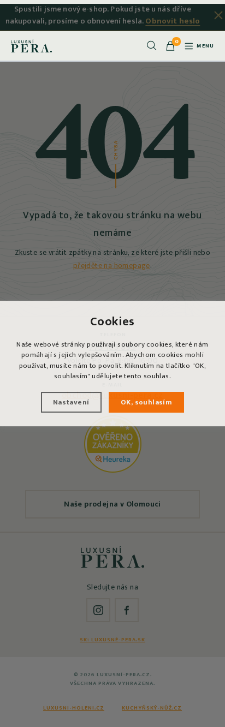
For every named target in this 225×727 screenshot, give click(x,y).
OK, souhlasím (146, 402)
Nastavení (71, 402)
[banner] (31, 46)
